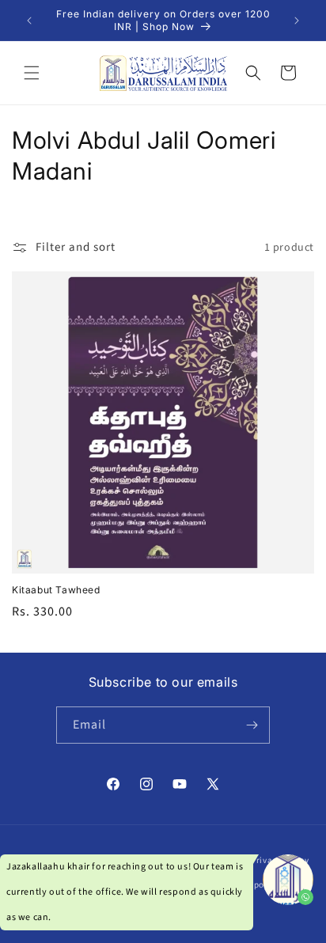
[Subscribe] (251, 725)
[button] (31, 72)
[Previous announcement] (29, 20)
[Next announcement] (296, 20)
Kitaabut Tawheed (56, 590)
